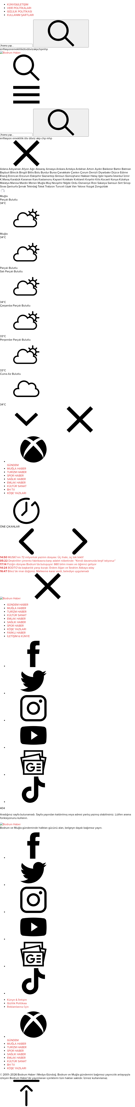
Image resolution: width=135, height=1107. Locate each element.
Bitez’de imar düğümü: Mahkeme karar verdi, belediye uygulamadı (44, 571)
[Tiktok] (33, 802)
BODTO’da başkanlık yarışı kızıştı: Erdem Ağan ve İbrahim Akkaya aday (47, 568)
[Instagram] (33, 720)
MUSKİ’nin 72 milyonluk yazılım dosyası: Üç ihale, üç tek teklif (41, 557)
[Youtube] (33, 747)
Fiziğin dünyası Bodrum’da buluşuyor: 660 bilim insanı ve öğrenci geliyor (48, 564)
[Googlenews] (33, 775)
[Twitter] (33, 693)
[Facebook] (33, 666)
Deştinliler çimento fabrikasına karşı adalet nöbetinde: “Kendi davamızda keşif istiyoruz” (57, 561)
